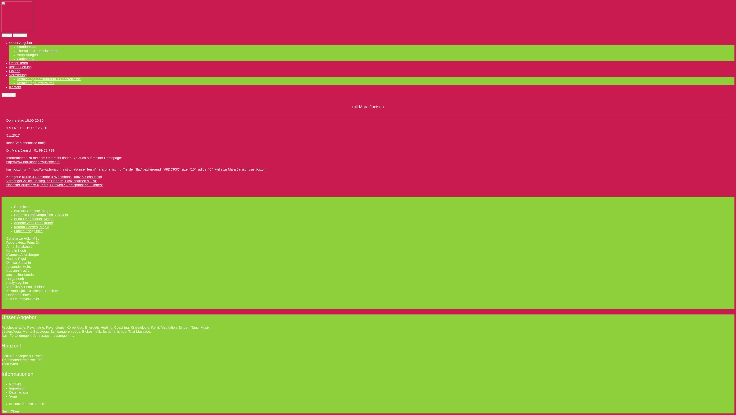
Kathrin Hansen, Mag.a (31, 227)
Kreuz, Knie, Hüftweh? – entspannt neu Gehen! (54, 185)
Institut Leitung (20, 67)
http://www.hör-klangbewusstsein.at (33, 162)
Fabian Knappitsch (28, 231)
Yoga (13, 396)
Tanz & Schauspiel (87, 177)
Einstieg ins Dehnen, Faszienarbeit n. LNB (51, 181)
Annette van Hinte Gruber (33, 223)
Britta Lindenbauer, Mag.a (33, 219)
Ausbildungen (27, 55)
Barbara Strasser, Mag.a (32, 211)
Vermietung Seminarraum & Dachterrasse (49, 79)
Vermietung (18, 75)
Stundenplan (26, 47)
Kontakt (15, 87)
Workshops (25, 59)
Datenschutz (18, 392)
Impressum (17, 388)
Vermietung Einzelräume (35, 83)
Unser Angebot (20, 43)
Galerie (14, 71)
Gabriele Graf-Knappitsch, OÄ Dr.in (41, 215)
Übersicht (21, 207)
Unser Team (18, 63)
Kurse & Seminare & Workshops (46, 177)
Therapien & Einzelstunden (37, 51)
